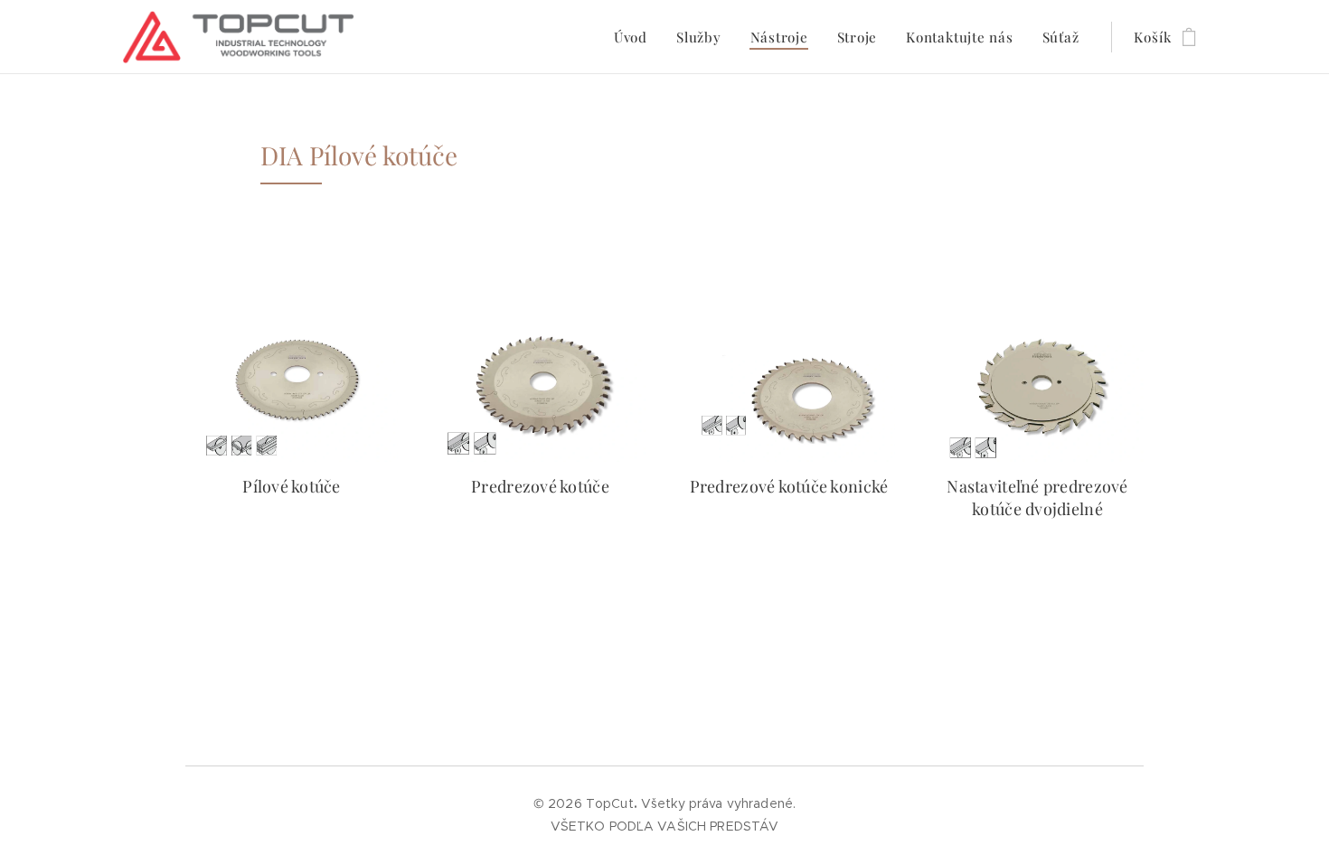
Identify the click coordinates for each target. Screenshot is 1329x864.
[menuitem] (635, 37)
